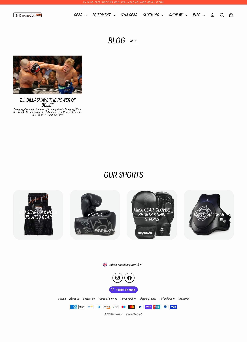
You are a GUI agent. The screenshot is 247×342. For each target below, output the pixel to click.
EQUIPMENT (102, 15)
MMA (21, 112)
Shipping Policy (148, 298)
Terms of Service (108, 298)
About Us (74, 298)
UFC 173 (43, 115)
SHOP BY (176, 15)
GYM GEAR (129, 15)
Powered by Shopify (134, 314)
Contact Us (89, 298)
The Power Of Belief (69, 112)
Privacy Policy (128, 298)
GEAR (78, 15)
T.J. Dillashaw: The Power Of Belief (48, 102)
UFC (34, 115)
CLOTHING (151, 15)
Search (62, 298)
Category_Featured (24, 109)
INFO (197, 15)
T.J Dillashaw (49, 112)
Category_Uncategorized (49, 109)
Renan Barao (33, 112)
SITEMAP (183, 298)
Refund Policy (167, 298)
